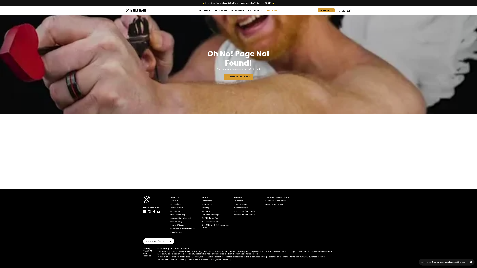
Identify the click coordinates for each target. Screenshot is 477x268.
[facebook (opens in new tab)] (144, 211)
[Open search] (338, 10)
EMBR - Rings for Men (274, 204)
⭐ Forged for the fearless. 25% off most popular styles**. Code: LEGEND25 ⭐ (238, 3)
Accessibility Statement (180, 218)
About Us (174, 201)
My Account (239, 201)
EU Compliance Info (210, 221)
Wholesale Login (241, 207)
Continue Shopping (238, 76)
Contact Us (207, 204)
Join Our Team (176, 207)
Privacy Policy (176, 221)
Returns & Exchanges (211, 214)
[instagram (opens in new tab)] (149, 211)
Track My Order (240, 204)
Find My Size (326, 10)
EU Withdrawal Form (210, 218)
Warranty (206, 211)
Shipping (205, 207)
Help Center (207, 201)
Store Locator (176, 232)
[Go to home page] (155, 199)
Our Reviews (175, 204)
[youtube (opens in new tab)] (158, 211)
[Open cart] (348, 10)
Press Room (175, 211)
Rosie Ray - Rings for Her (275, 201)
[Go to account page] (343, 10)
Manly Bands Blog (177, 214)
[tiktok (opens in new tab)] (154, 211)
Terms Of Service (178, 225)
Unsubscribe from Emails (244, 211)
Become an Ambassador (244, 214)
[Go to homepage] (136, 10)
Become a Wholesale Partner (183, 228)
